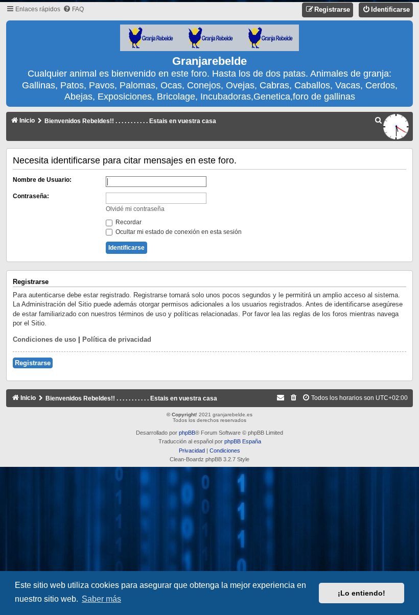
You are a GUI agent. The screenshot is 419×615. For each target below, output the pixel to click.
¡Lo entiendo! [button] (361, 593)
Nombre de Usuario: (42, 179)
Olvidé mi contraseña (135, 208)
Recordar (128, 222)
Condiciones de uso (44, 339)
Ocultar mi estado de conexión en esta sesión (178, 231)
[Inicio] (209, 38)
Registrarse (33, 363)
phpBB (187, 433)
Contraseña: (31, 196)
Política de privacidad (116, 339)
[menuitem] (73, 9)
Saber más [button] (101, 599)
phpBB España (242, 441)
